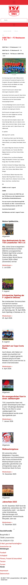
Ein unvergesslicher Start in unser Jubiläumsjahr (14, 397)
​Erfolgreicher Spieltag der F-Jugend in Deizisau (13, 296)
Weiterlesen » (7, 265)
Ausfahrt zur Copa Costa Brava (13, 347)
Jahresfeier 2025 (9, 502)
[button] (14, 2)
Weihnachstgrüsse (10, 449)
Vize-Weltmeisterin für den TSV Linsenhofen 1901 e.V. (14, 241)
